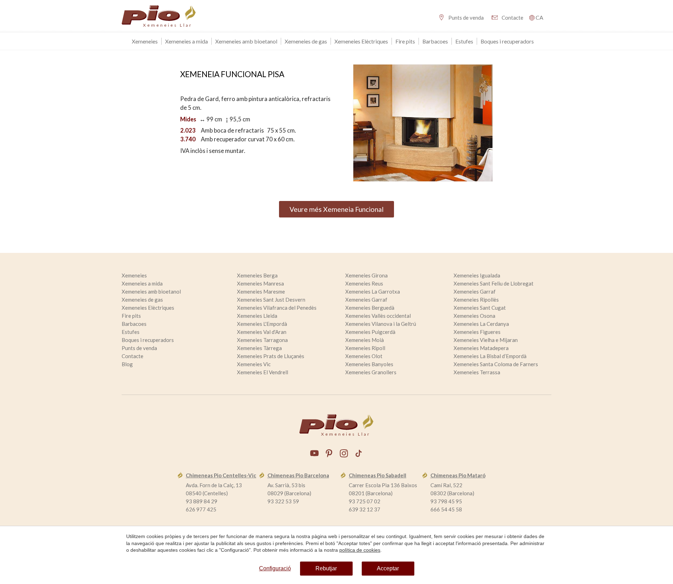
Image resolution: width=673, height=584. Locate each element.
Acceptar (388, 568)
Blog (127, 364)
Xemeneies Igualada (477, 275)
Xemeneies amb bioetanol (246, 41)
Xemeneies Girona (366, 275)
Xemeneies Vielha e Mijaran (486, 340)
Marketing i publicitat (267, 233)
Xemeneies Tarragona (262, 340)
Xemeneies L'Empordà (262, 324)
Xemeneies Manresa (260, 283)
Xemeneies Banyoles (369, 364)
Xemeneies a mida (186, 41)
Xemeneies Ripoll (365, 348)
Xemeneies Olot (363, 356)
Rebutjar (326, 568)
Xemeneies (145, 41)
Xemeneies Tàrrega (259, 348)
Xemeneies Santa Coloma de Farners (496, 364)
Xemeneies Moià (364, 340)
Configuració (275, 568)
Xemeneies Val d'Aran (261, 332)
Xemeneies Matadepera (481, 348)
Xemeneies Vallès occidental (378, 316)
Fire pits (405, 41)
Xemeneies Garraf (475, 291)
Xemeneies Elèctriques (361, 41)
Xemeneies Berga (257, 275)
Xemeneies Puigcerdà (370, 332)
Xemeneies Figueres (477, 332)
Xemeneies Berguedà (369, 307)
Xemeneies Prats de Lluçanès (270, 356)
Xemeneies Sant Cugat (480, 307)
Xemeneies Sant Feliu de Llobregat (493, 283)
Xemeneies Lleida (257, 316)
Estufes (464, 41)
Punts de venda (466, 17)
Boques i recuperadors (507, 41)
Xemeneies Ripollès (476, 299)
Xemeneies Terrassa (477, 372)
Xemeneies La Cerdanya (481, 324)
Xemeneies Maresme (261, 291)
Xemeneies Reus (364, 283)
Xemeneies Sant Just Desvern (271, 299)
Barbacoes (435, 41)
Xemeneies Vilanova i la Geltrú (380, 324)
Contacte (512, 17)
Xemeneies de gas (306, 41)
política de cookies (359, 550)
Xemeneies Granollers (370, 372)
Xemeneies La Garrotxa (372, 291)
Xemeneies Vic (254, 364)
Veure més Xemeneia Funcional (336, 209)
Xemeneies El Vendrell (262, 372)
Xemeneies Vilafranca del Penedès (277, 307)
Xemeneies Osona (474, 316)
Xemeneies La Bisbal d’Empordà (490, 356)
